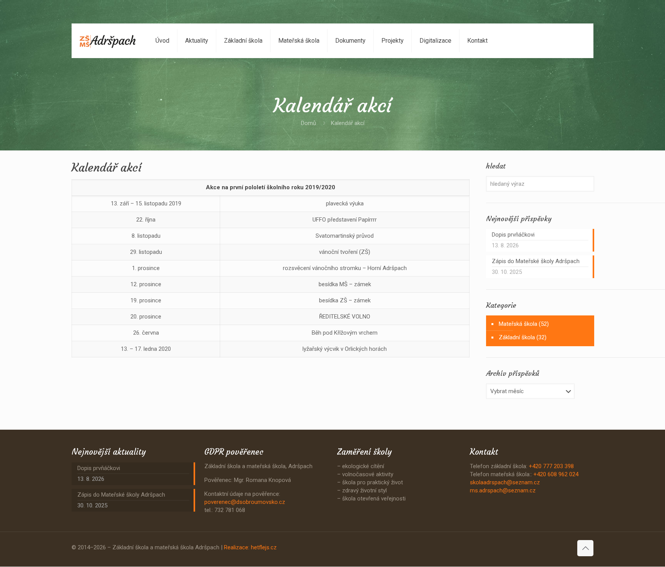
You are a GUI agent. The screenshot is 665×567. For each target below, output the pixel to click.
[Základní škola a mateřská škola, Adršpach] (107, 40)
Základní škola (517, 337)
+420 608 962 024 (555, 474)
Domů (308, 123)
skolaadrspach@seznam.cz (505, 482)
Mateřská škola (518, 323)
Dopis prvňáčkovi (513, 234)
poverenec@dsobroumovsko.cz (244, 502)
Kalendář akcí (347, 123)
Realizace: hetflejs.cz (250, 547)
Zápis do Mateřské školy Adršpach (536, 261)
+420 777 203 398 (551, 466)
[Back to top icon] (585, 548)
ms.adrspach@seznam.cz (503, 490)
